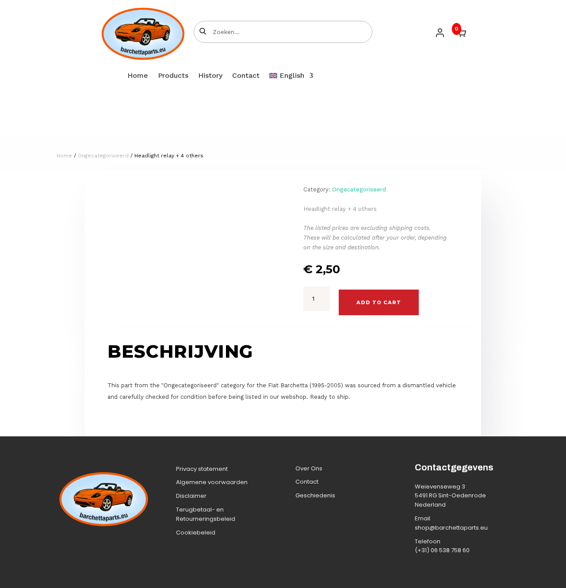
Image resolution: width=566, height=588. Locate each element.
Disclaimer (191, 496)
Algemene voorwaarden (212, 482)
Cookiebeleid (195, 532)
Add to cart (378, 302)
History (210, 76)
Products (173, 76)
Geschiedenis (315, 495)
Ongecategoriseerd (103, 156)
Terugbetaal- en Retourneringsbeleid (205, 514)
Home (137, 76)
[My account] (440, 32)
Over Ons (308, 468)
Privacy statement (202, 469)
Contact (246, 76)
